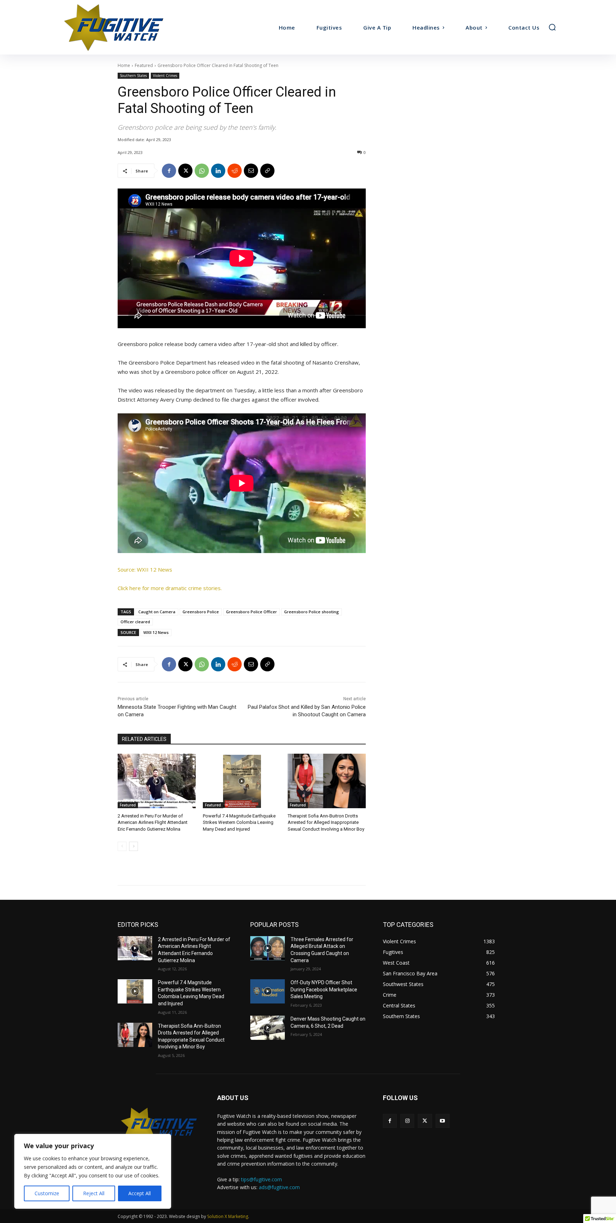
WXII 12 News (156, 632)
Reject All (93, 1193)
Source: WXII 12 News (145, 569)
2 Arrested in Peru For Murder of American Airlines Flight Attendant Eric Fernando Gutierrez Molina (153, 822)
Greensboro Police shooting (311, 611)
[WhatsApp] (202, 171)
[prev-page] (122, 846)
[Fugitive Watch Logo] (159, 1125)
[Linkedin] (218, 171)
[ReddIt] (234, 171)
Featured (144, 65)
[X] (185, 171)
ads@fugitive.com (279, 1187)
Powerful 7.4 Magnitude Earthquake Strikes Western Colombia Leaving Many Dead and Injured (239, 822)
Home (124, 65)
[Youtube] (443, 1121)
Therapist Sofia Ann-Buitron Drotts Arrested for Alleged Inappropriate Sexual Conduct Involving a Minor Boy (326, 822)
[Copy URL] (267, 171)
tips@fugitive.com (261, 1179)
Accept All (139, 1193)
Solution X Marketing (227, 1216)
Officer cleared (135, 621)
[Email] (251, 171)
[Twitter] (425, 1121)
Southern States (133, 75)
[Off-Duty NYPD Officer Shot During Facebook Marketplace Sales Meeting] (267, 991)
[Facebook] (169, 171)
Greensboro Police (201, 611)
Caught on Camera (156, 611)
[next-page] (133, 846)
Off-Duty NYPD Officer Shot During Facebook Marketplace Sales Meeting (324, 989)
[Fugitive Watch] (122, 27)
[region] (92, 1171)
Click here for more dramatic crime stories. (170, 588)
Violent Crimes (165, 75)
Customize (47, 1193)
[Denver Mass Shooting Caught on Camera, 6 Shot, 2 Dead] (267, 1028)
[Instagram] (407, 1121)
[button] (552, 27)
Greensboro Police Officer (251, 611)
